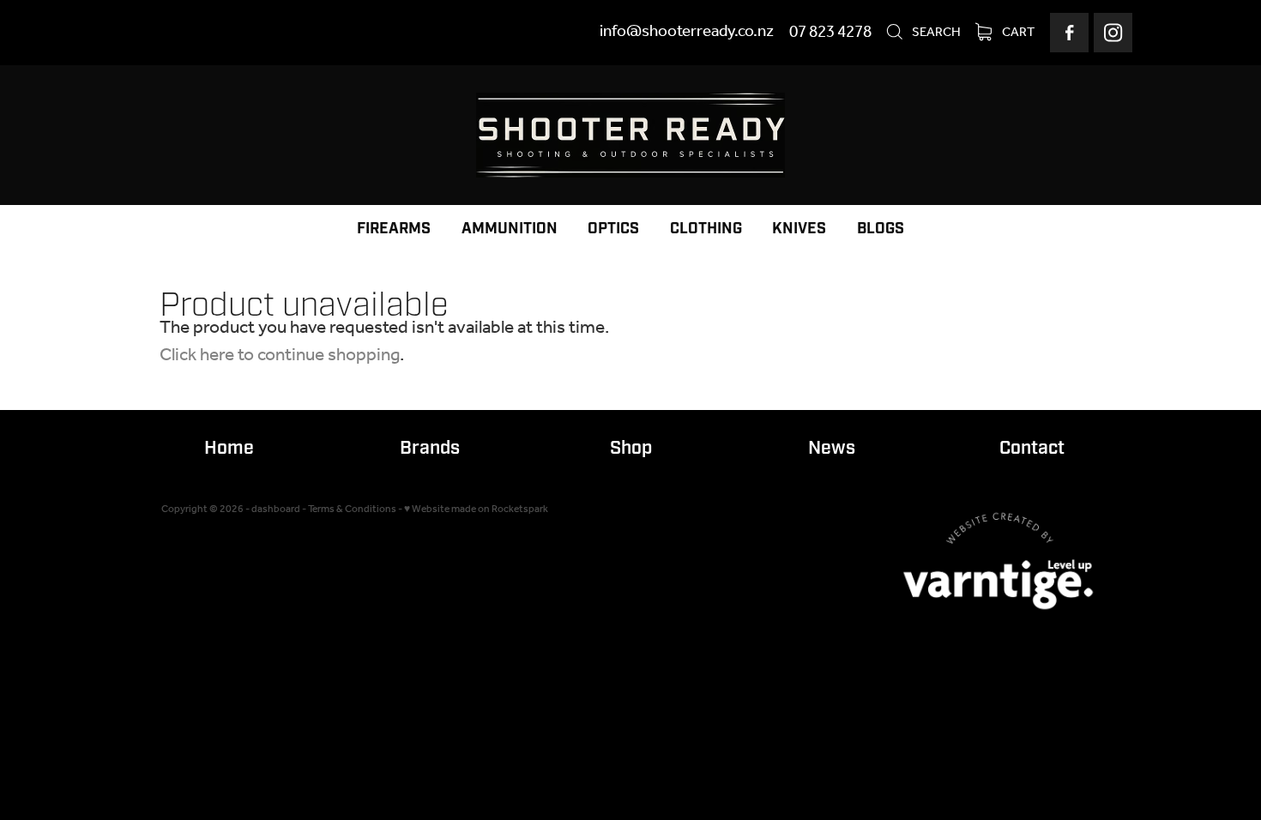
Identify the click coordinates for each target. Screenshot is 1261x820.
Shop (631, 448)
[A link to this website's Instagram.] (1113, 32)
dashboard (275, 509)
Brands (430, 448)
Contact (1032, 448)
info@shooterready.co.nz (687, 32)
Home (229, 448)
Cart (1017, 32)
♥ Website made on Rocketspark (476, 509)
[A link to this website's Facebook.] (1069, 32)
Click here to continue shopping (280, 355)
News (831, 448)
